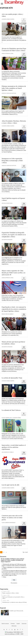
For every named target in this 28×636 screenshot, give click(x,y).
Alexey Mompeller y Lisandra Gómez (11, 417)
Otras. (4, 577)
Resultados (14, 583)
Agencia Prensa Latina (7, 53)
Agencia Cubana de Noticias (9, 93)
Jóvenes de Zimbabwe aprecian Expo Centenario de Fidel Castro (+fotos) (14, 49)
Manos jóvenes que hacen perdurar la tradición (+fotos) (13, 343)
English (18, 623)
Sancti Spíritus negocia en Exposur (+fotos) (13, 199)
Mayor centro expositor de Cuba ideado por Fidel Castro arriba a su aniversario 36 (13, 273)
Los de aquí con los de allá (10, 485)
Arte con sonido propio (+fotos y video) (12, 15)
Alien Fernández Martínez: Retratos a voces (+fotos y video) (14, 122)
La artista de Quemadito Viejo (12, 378)
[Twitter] (9, 630)
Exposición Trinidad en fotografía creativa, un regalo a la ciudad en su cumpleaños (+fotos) (14, 234)
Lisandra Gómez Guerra (8, 19)
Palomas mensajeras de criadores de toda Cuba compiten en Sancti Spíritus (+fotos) (14, 88)
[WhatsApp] (12, 630)
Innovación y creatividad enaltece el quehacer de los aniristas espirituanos (14, 447)
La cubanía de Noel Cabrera (11, 410)
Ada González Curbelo (8, 452)
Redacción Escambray (7, 314)
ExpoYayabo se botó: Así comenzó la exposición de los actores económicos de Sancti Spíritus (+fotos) (14, 309)
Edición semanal (5, 623)
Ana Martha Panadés (7, 239)
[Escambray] (14, 2)
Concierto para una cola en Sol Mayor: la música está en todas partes (12, 517)
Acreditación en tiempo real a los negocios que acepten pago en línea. (14, 574)
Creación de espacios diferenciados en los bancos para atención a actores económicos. (14, 571)
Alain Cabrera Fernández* (9, 522)
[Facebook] (6, 630)
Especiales (24, 623)
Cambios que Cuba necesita (16, 610)
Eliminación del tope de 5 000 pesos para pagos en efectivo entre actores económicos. (14, 565)
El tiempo (13, 623)
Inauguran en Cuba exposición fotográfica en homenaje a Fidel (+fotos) (12, 160)
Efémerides (14, 625)
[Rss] (4, 630)
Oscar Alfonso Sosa (7, 203)
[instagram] (17, 630)
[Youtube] (14, 630)
